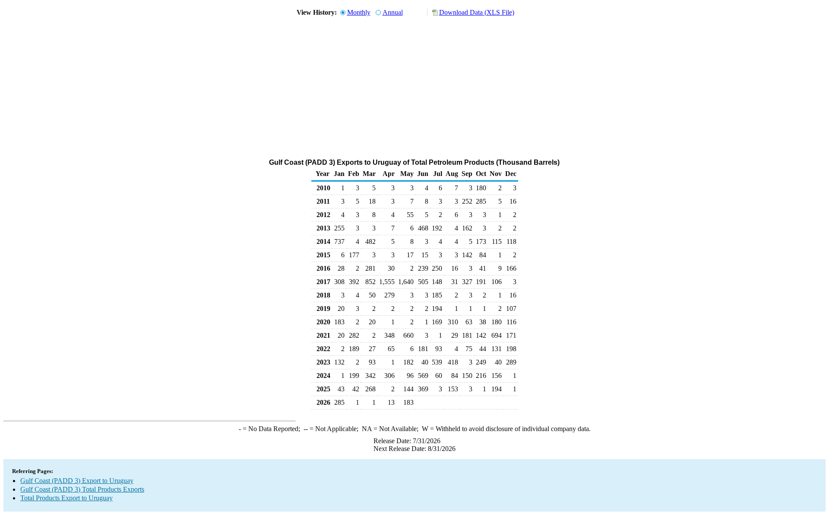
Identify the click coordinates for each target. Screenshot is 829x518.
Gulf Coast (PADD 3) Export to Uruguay (76, 480)
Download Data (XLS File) (476, 12)
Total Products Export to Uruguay (66, 498)
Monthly (358, 12)
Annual (393, 12)
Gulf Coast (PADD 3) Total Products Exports (82, 489)
